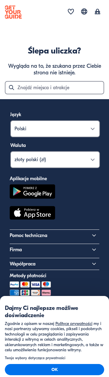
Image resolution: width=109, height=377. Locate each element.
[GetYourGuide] (13, 12)
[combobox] (54, 87)
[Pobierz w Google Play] (32, 192)
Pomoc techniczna (28, 235)
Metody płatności (28, 275)
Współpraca (22, 264)
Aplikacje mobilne (28, 178)
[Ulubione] (71, 12)
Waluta (18, 145)
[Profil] (97, 12)
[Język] (84, 11)
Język (15, 114)
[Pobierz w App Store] (32, 213)
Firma (16, 249)
